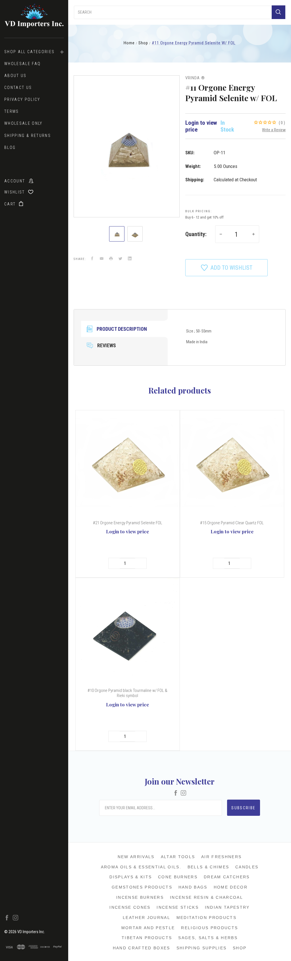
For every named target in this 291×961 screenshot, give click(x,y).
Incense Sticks (178, 907)
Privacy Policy (22, 99)
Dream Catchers (227, 877)
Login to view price (127, 531)
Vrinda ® (195, 77)
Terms (11, 111)
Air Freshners (221, 856)
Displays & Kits (130, 877)
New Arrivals (136, 856)
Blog (10, 147)
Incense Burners (140, 897)
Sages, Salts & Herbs (208, 937)
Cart (10, 204)
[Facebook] (7, 919)
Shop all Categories (29, 51)
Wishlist (15, 192)
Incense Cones (129, 907)
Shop (239, 948)
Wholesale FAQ (22, 63)
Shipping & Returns (27, 135)
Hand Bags (192, 887)
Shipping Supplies (201, 948)
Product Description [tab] (122, 329)
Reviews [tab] (106, 345)
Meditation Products (206, 917)
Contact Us (18, 87)
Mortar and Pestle (148, 927)
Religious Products (209, 927)
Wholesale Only (23, 123)
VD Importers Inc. (31, 931)
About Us (15, 75)
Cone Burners (178, 877)
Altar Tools (178, 856)
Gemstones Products (142, 887)
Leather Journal (146, 917)
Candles (246, 867)
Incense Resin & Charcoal (206, 897)
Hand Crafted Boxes (141, 948)
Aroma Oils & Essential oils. (141, 867)
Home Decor (231, 887)
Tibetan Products (147, 937)
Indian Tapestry (227, 907)
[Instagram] (15, 919)
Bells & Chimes (208, 867)
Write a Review (274, 130)
